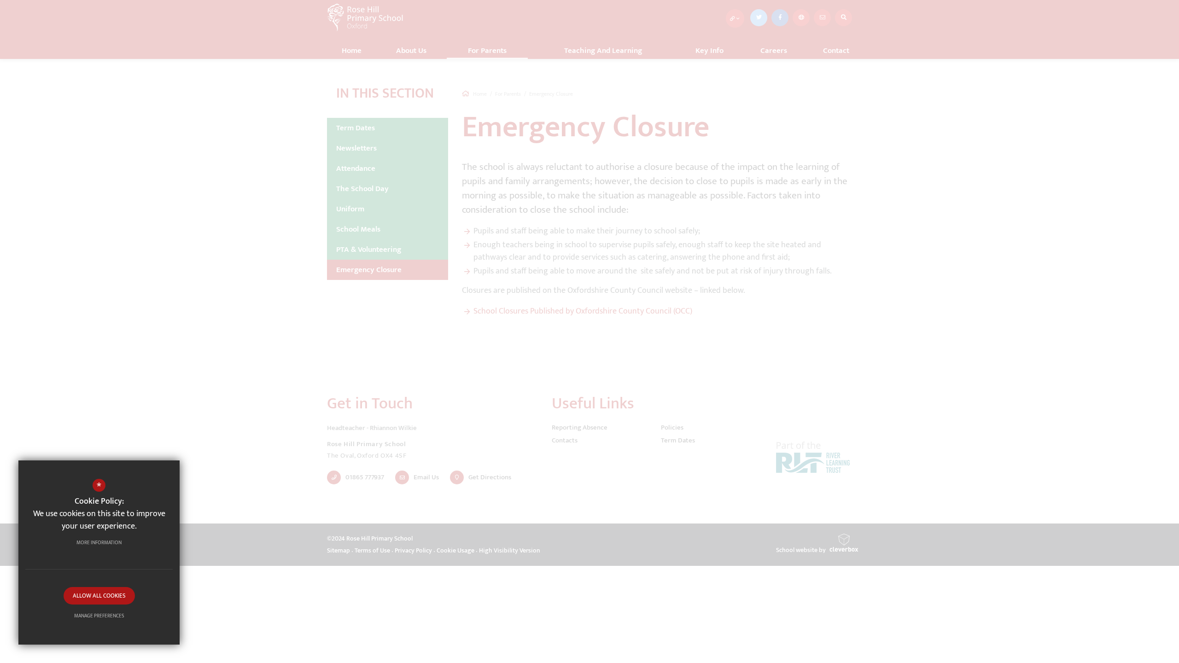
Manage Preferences (99, 616)
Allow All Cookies (99, 596)
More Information (99, 543)
